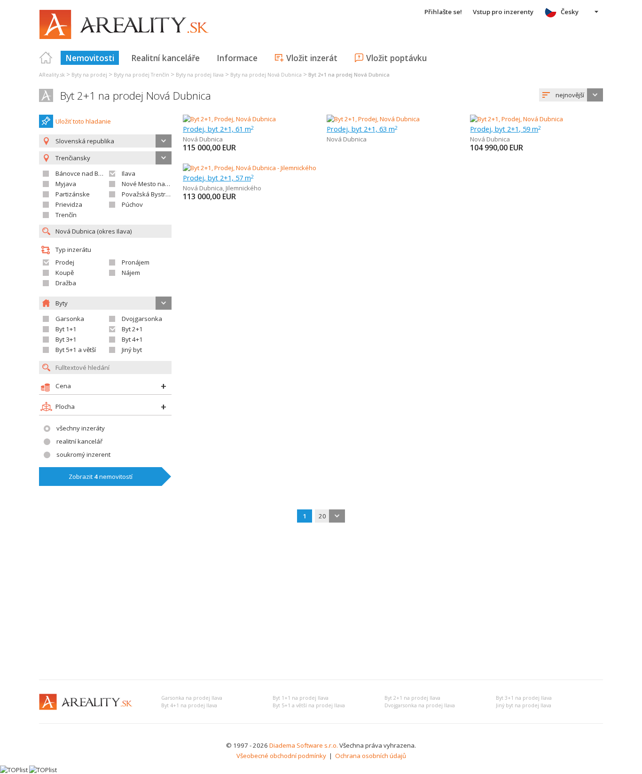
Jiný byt (132, 349)
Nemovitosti (89, 57)
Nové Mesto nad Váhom (156, 184)
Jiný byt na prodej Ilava (523, 705)
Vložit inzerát (311, 57)
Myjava (65, 184)
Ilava (128, 173)
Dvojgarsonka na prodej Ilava (419, 705)
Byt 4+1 (132, 339)
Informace (237, 57)
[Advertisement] (321, 602)
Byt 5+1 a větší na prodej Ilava (309, 705)
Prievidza (68, 204)
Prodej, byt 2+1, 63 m (362, 128)
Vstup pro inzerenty (503, 12)
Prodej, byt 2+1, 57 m (218, 177)
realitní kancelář (79, 441)
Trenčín (66, 215)
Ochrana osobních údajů (370, 755)
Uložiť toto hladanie (83, 121)
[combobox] (571, 95)
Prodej (64, 262)
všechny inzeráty (80, 428)
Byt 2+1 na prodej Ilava (412, 698)
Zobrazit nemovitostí (101, 476)
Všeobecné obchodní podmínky (281, 755)
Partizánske (72, 194)
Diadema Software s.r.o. (303, 745)
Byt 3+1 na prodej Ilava (524, 698)
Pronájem (135, 262)
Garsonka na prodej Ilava (191, 698)
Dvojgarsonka (142, 318)
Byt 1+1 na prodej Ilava (301, 698)
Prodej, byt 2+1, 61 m (218, 128)
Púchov (132, 204)
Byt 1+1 (66, 329)
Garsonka (69, 318)
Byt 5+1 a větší (75, 349)
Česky (570, 12)
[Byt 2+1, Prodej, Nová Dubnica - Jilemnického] (249, 168)
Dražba (65, 283)
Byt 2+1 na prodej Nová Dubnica (135, 95)
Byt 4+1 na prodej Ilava (189, 705)
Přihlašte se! (443, 12)
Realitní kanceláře (165, 57)
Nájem (131, 272)
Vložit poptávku (396, 57)
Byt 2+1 (132, 329)
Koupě (64, 272)
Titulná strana (46, 58)
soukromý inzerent (83, 454)
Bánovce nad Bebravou (89, 173)
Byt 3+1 (66, 339)
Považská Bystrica (147, 194)
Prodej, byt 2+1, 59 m (505, 128)
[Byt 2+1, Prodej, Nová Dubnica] (229, 119)
